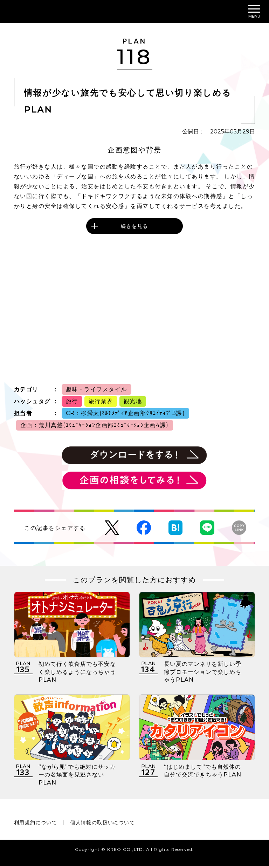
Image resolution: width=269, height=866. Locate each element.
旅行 (72, 401)
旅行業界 (101, 401)
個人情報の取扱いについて (102, 822)
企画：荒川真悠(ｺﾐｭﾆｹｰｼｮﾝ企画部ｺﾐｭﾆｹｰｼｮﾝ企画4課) (94, 425)
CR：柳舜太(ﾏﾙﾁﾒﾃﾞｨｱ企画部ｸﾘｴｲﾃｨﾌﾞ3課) (125, 413)
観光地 (133, 401)
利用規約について (35, 822)
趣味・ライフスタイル (96, 389)
